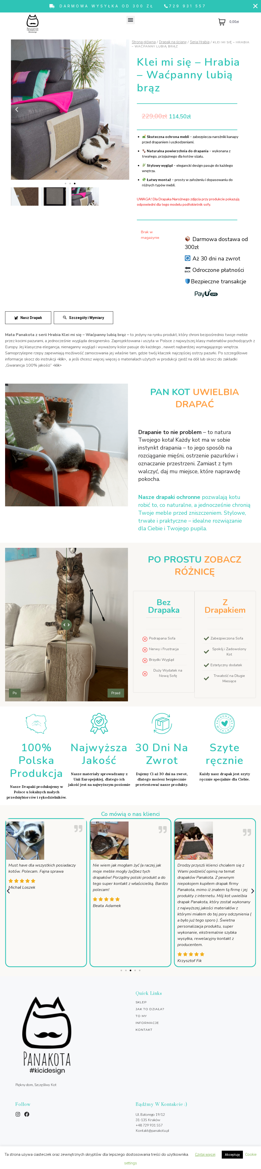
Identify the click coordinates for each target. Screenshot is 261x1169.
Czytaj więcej (205, 1154)
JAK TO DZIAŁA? (150, 1009)
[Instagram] (17, 1114)
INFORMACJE (147, 1022)
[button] (130, 20)
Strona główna (144, 42)
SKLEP (141, 1002)
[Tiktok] (26, 1114)
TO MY (141, 1016)
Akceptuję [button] (232, 1155)
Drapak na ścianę (173, 42)
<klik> (57, 365)
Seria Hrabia (200, 42)
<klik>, (62, 359)
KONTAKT (144, 1029)
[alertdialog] (130, 6)
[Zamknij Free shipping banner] (255, 6)
